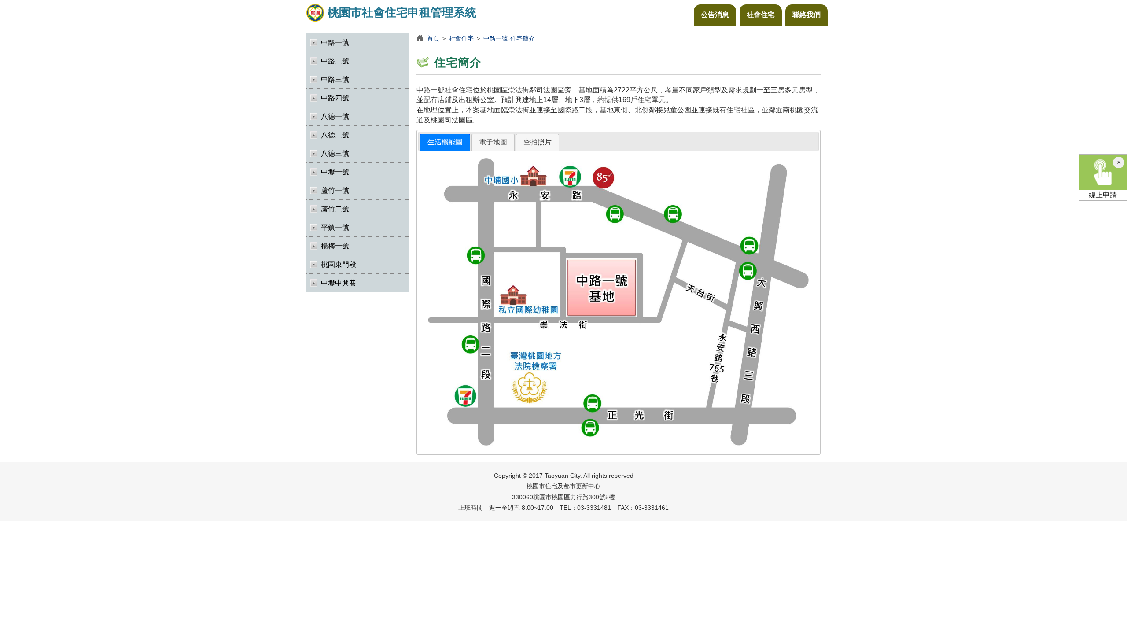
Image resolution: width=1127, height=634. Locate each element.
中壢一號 (335, 172)
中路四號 (335, 98)
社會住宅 (761, 14)
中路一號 (335, 42)
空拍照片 (537, 142)
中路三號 (335, 79)
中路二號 (335, 61)
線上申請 (1103, 195)
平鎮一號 (335, 227)
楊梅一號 (335, 246)
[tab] (445, 142)
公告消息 (715, 14)
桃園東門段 (338, 264)
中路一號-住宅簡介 (509, 38)
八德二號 (335, 135)
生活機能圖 (445, 142)
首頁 (433, 38)
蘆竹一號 (335, 190)
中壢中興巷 (338, 283)
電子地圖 (493, 142)
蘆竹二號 (335, 209)
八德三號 (335, 153)
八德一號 (335, 116)
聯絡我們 (806, 14)
